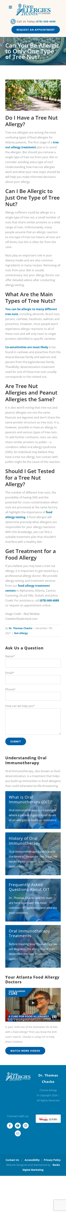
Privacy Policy (52, 1160)
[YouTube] (18, 1126)
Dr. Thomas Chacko (20, 628)
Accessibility (32, 1160)
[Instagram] (26, 1126)
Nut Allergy (21, 633)
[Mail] (18, 1133)
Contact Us (12, 1160)
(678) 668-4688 (46, 21)
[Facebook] (10, 1126)
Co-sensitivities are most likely (26, 347)
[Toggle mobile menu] (10, 7)
